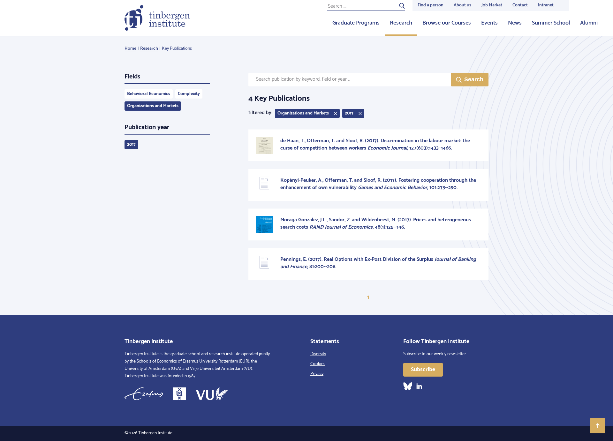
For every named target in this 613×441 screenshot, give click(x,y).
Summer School (551, 23)
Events (489, 23)
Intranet (546, 5)
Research (401, 23)
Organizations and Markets (152, 106)
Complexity (189, 94)
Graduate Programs (356, 23)
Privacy (316, 374)
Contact (520, 5)
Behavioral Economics (148, 94)
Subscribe (423, 369)
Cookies (317, 364)
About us (462, 5)
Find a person (430, 5)
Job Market (491, 5)
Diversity (318, 354)
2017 (131, 144)
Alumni (589, 23)
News (515, 23)
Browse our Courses (446, 23)
